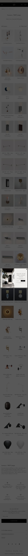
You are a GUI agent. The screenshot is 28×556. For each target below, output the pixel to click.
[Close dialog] (26, 269)
